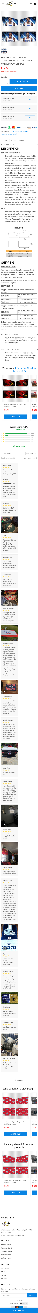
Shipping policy (6, 1251)
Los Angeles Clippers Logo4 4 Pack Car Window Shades (15, 1123)
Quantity (4, 77)
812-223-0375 (6, 1233)
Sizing (3, 1275)
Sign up (32, 1295)
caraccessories (23, 131)
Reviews (4, 1279)
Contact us (5, 1268)
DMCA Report (14, 1304)
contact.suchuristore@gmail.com (12, 1236)
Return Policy (6, 1255)
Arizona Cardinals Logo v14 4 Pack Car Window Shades (15, 406)
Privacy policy (6, 1244)
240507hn (13, 131)
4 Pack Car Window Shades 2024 (24, 370)
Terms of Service (7, 1248)
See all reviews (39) (19, 429)
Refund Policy (6, 1258)
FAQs (3, 1272)
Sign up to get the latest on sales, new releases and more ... (18, 1290)
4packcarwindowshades (9, 134)
